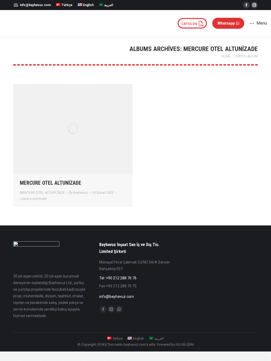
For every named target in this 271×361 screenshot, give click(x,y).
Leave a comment (33, 199)
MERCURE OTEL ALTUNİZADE (50, 183)
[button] (208, 8)
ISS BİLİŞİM (185, 344)
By (78, 193)
